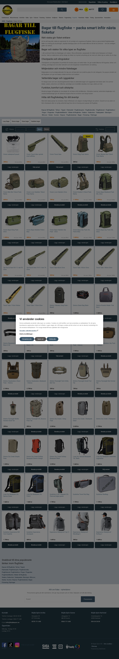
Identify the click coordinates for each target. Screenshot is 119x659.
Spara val (40, 339)
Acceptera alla (27, 339)
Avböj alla (52, 339)
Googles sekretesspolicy (28, 330)
